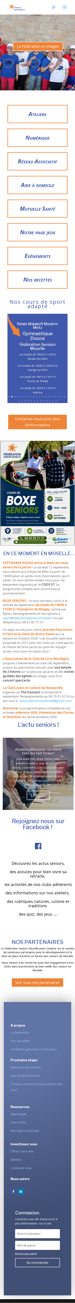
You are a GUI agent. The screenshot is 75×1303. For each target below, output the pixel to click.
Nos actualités (20, 1041)
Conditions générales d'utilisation (33, 1049)
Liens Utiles (18, 1122)
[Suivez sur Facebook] (13, 1191)
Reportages (19, 1114)
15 (52, 396)
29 (47, 401)
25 (34, 401)
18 (61, 396)
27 (40, 401)
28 (43, 401)
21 (22, 401)
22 (25, 401)
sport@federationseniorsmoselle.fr (28, 618)
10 (36, 396)
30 (50, 401)
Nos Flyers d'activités (25, 1131)
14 (49, 396)
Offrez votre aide (22, 1151)
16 (55, 396)
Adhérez (16, 1160)
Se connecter (37, 1262)
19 (64, 396)
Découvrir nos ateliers (26, 1067)
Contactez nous (21, 1168)
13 (46, 396)
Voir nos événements (25, 1076)
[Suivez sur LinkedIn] (21, 1191)
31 (53, 401)
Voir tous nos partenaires (37, 982)
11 (39, 396)
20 (19, 401)
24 (31, 401)
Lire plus (38, 795)
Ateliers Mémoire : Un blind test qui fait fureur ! (38, 751)
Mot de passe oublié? (26, 1253)
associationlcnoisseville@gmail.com (46, 701)
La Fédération (20, 1033)
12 (43, 396)
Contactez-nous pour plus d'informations (37, 421)
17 (58, 396)
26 (37, 401)
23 (28, 401)
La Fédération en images (38, 46)
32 (56, 401)
